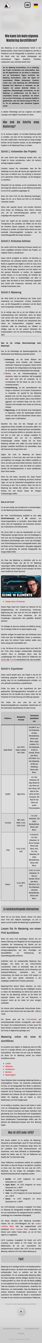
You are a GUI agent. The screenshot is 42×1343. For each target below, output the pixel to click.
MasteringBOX (10, 1075)
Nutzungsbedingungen (32, 1328)
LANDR (8, 1063)
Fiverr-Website (31, 1019)
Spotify (3, 659)
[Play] (21, 586)
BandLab (8, 1072)
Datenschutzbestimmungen (11, 1328)
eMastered (9, 1066)
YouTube (13, 659)
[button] (27, 5)
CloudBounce (10, 1069)
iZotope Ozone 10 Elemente (15, 601)
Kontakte (21, 1333)
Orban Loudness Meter (19, 1229)
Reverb (8, 373)
